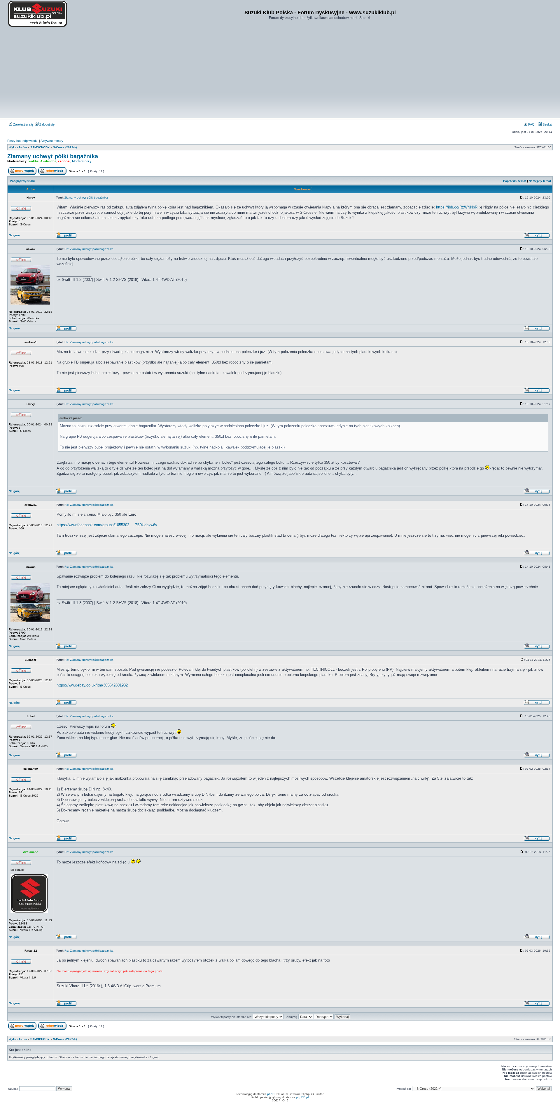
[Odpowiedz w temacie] (52, 173)
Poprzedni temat (514, 180)
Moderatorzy (81, 161)
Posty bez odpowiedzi (22, 140)
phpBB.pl (302, 1097)
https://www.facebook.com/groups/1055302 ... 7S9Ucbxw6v (107, 525)
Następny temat (540, 180)
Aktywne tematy (52, 140)
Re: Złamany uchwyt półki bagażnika (88, 249)
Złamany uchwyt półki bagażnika (52, 156)
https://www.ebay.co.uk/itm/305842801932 (92, 685)
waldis (33, 161)
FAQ (531, 124)
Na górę (14, 235)
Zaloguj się (46, 124)
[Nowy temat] (22, 173)
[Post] (521, 197)
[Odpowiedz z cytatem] (537, 237)
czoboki (64, 161)
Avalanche (48, 161)
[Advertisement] (280, 73)
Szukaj (547, 124)
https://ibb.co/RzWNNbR (456, 207)
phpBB (271, 1094)
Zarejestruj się (22, 124)
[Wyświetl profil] (66, 237)
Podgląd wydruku (22, 180)
